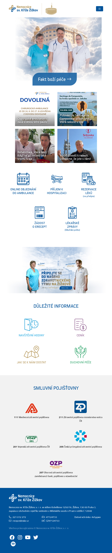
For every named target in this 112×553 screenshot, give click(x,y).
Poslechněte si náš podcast (52, 79)
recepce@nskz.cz (21, 520)
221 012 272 (19, 517)
